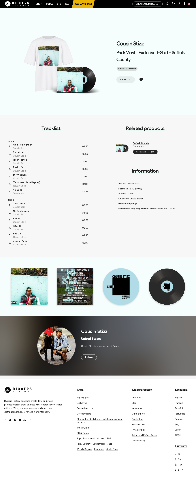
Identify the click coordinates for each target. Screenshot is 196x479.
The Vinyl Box (83, 4)
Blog (134, 403)
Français (179, 403)
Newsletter (137, 408)
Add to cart (145, 152)
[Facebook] (5, 420)
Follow (89, 357)
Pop (79, 438)
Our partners (138, 413)
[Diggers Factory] (18, 389)
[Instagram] (15, 420)
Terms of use (138, 424)
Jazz (109, 443)
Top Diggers (83, 397)
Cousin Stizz (129, 43)
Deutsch (179, 419)
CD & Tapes (83, 433)
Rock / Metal (89, 438)
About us (136, 397)
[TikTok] (29, 420)
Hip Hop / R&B (104, 438)
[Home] (17, 4)
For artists (53, 4)
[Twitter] (10, 420)
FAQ (67, 4)
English (178, 397)
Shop (39, 4)
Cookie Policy (138, 440)
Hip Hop (132, 203)
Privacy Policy (138, 429)
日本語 (178, 429)
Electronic (99, 449)
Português (180, 413)
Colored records (85, 408)
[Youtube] (19, 420)
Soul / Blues (112, 449)
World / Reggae (84, 449)
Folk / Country (83, 443)
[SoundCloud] (24, 420)
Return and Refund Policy (144, 435)
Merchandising (84, 413)
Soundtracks (99, 443)
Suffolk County (141, 143)
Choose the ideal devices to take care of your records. (100, 421)
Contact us (137, 419)
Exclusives (82, 403)
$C (176, 464)
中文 (177, 424)
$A (179, 459)
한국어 (178, 435)
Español (179, 408)
